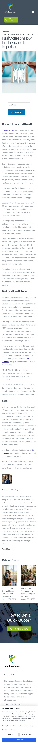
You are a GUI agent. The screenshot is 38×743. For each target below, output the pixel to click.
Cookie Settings (27, 735)
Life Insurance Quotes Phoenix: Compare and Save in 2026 (9, 575)
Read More (6, 549)
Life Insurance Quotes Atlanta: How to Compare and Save (28, 575)
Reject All (10, 735)
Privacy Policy (6, 726)
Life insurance (7, 130)
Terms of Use (17, 726)
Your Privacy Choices (9, 730)
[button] (3, 582)
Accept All (19, 739)
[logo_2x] (10, 3)
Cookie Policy (28, 726)
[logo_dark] (12, 654)
